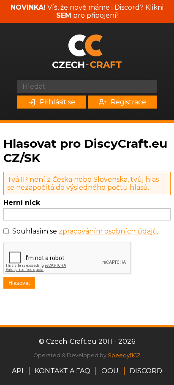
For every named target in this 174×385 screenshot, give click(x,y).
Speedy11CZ (124, 355)
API (18, 371)
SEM (63, 15)
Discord (146, 371)
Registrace (128, 102)
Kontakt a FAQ (62, 371)
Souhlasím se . (85, 231)
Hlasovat (19, 283)
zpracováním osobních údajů (108, 231)
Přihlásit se (57, 102)
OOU (110, 371)
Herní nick (21, 203)
